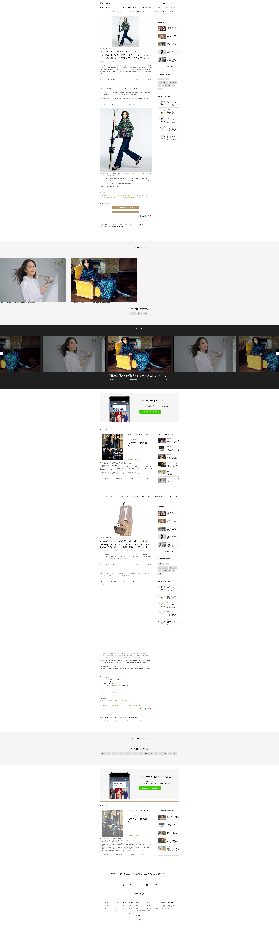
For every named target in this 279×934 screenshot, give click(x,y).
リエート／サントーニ (104, 692)
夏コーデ (118, 551)
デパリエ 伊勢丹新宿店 (104, 679)
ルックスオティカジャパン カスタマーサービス (110, 685)
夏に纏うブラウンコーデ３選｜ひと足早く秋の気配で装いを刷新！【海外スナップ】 (117, 700)
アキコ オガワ (102, 681)
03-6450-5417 (112, 681)
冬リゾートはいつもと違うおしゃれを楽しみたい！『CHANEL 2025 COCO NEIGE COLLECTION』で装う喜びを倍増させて (125, 197)
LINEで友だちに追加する (150, 412)
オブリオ (101, 683)
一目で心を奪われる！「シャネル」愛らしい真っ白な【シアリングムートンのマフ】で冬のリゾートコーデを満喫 (124, 195)
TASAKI (146, 551)
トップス (126, 551)
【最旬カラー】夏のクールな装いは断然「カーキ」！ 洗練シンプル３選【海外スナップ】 (119, 703)
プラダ (143, 551)
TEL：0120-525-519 (125, 212)
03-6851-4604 (110, 683)
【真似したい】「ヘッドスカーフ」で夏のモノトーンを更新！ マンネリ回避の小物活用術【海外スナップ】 (122, 705)
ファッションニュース (163, 82)
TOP (100, 12)
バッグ (167, 79)
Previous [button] (1, 353)
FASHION (102, 49)
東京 (159, 85)
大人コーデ (161, 79)
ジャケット (122, 12)
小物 (173, 85)
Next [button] (277, 353)
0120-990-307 (126, 685)
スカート (130, 551)
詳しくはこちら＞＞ (133, 459)
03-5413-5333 (115, 692)
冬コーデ (109, 61)
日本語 (164, 85)
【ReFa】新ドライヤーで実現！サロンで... (132, 375)
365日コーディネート (124, 497)
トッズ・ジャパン (103, 690)
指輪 (169, 85)
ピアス (160, 89)
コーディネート (114, 12)
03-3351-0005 (116, 679)
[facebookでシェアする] (140, 79)
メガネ (134, 551)
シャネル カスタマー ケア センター (126, 207)
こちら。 (123, 462)
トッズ (150, 551)
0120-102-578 (113, 690)
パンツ (174, 82)
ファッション (106, 12)
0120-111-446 (109, 688)
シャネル (113, 61)
